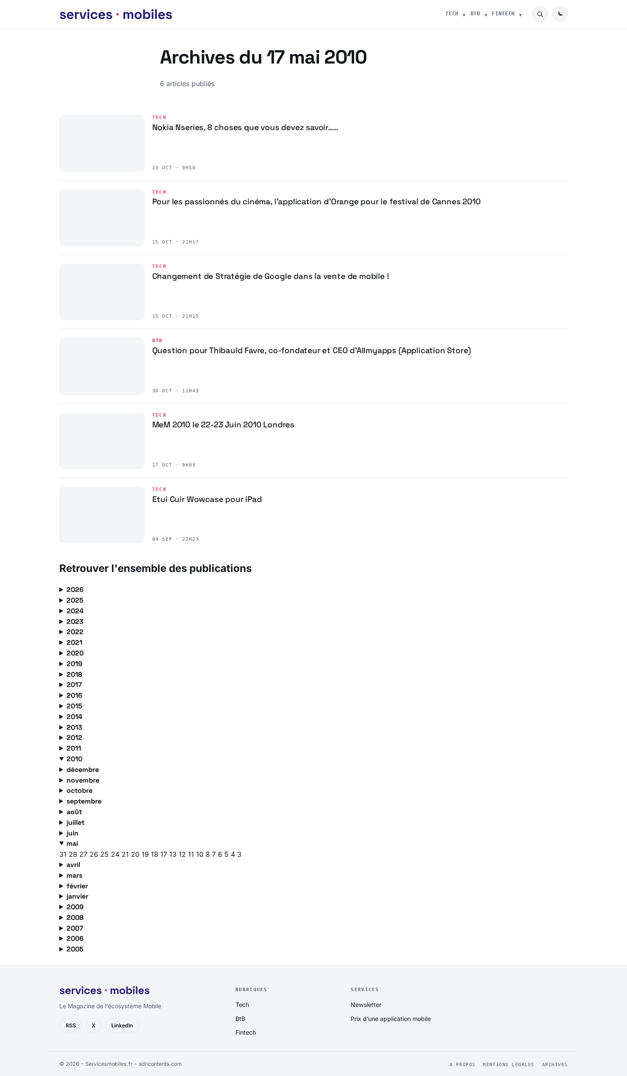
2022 (75, 631)
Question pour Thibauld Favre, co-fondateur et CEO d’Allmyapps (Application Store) (311, 350)
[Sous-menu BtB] (486, 14)
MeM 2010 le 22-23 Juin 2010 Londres (223, 424)
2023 (75, 621)
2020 (75, 653)
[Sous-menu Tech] (464, 14)
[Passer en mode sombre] (560, 14)
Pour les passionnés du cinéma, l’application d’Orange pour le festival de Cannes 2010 (316, 201)
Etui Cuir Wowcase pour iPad (207, 499)
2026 (75, 589)
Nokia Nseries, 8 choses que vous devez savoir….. (245, 127)
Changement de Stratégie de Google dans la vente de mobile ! (270, 276)
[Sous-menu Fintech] (520, 14)
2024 (75, 610)
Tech (452, 14)
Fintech (503, 14)
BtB (475, 14)
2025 (75, 600)
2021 (74, 642)
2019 (74, 663)
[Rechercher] (540, 14)
